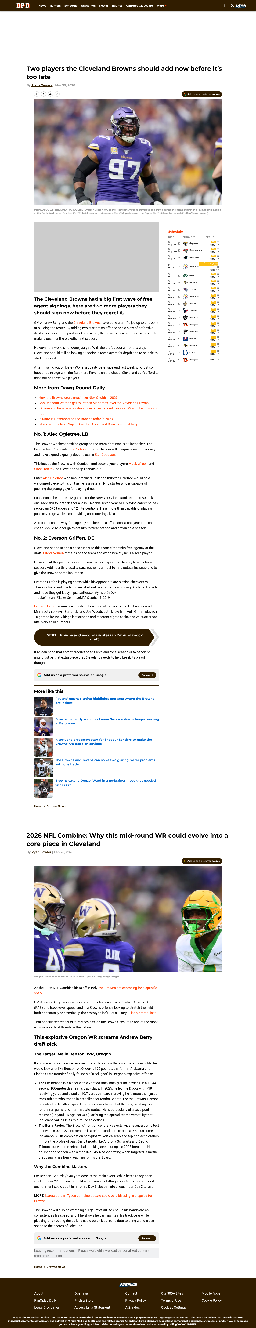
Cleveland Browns (87, 323)
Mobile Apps (211, 1293)
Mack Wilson (138, 464)
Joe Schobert (80, 449)
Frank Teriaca (42, 85)
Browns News (55, 806)
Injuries (117, 5)
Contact (131, 1293)
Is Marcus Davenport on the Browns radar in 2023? (76, 419)
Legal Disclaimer (46, 1307)
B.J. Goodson (105, 455)
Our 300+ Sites (172, 1293)
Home (38, 806)
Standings (88, 5)
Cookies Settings (173, 1307)
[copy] (57, 94)
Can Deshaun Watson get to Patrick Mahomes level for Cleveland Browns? (94, 403)
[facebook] (225, 5)
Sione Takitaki (44, 469)
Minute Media (29, 1317)
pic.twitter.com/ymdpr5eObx (94, 593)
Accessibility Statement (92, 1307)
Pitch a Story (83, 1300)
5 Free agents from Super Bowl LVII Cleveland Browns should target (89, 424)
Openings (81, 1293)
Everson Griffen (45, 606)
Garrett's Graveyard (139, 5)
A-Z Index (132, 1307)
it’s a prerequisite (144, 1013)
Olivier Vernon (53, 553)
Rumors (55, 5)
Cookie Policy (212, 1300)
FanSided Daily (45, 1300)
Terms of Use (171, 1300)
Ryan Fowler (41, 852)
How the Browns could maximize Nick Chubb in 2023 (78, 398)
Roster (103, 5)
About (38, 1293)
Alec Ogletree (53, 478)
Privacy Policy (135, 1300)
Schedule (71, 5)
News (42, 5)
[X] (232, 5)
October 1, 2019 (98, 597)
